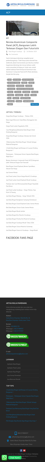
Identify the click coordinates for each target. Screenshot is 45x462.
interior (34, 95)
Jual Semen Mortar (11, 172)
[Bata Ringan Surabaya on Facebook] (21, 450)
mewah (19, 101)
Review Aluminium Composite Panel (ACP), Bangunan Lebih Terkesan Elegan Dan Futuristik (22, 45)
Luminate (11, 101)
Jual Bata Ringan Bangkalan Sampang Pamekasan (21, 200)
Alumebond (20, 86)
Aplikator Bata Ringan (13, 364)
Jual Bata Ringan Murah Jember (15, 211)
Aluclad (31, 83)
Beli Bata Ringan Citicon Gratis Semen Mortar (20, 207)
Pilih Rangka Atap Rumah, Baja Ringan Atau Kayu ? (21, 421)
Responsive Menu (37, 5)
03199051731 (15, 326)
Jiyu (9, 98)
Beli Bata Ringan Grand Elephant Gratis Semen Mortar (22, 204)
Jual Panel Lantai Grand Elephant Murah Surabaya (21, 180)
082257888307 (18, 329)
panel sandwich (28, 101)
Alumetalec (11, 89)
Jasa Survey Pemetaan (14, 375)
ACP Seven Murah (28, 79)
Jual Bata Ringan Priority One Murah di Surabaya (20, 219)
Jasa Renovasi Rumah (13, 379)
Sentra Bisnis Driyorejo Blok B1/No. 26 (18, 318)
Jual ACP (16, 98)
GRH (27, 95)
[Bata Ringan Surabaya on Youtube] (24, 450)
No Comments (13, 54)
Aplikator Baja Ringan (13, 372)
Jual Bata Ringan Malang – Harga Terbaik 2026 (20, 196)
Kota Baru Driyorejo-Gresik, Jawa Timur (18, 320)
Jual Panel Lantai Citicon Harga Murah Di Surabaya (21, 176)
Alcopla (24, 83)
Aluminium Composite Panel (25, 89)
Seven (10, 104)
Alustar (10, 92)
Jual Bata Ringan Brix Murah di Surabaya (18, 215)
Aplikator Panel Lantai (14, 368)
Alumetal (29, 86)
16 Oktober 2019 (31, 51)
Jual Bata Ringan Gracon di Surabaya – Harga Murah (22, 230)
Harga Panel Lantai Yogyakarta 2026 (17, 126)
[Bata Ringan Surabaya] (20, 5)
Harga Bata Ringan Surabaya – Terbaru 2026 (19, 116)
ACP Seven (17, 79)
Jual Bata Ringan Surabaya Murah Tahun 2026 (20, 223)
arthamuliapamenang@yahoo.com (17, 354)
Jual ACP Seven (26, 98)
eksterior (18, 92)
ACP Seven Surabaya (14, 83)
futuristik (35, 92)
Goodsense (19, 95)
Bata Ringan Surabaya (15, 51)
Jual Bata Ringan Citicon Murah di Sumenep (19, 226)
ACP (7, 38)
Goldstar (11, 95)
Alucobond (11, 86)
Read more (34, 104)
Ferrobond (26, 92)
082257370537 (18, 331)
